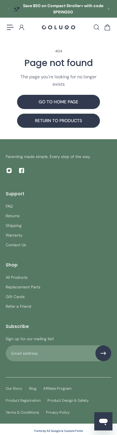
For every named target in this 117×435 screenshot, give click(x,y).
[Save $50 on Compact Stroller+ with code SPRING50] (58, 9)
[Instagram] (9, 170)
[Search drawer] (96, 27)
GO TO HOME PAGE (58, 102)
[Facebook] (21, 170)
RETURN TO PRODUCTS (58, 121)
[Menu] (10, 27)
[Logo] (58, 27)
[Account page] (21, 27)
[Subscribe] (103, 353)
